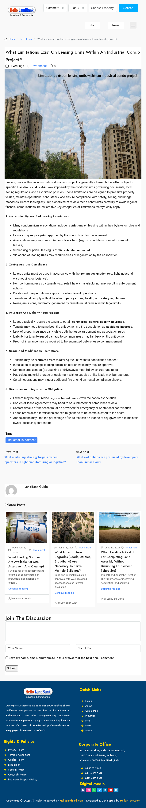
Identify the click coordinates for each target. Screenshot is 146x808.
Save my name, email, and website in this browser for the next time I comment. (61, 658)
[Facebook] (83, 790)
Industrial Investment (21, 440)
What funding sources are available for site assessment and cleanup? (26, 562)
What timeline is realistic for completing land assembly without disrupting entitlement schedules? (118, 561)
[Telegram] (116, 790)
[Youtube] (110, 790)
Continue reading (18, 588)
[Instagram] (88, 790)
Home (12, 39)
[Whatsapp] (94, 790)
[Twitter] (99, 790)
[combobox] (55, 8)
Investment (27, 39)
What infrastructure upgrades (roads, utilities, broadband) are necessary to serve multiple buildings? (73, 561)
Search (128, 8)
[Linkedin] (105, 790)
